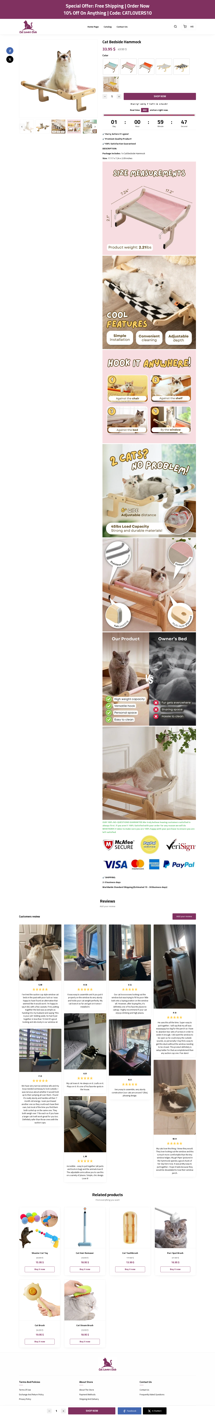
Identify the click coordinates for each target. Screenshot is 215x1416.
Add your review (184, 916)
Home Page (93, 27)
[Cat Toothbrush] (130, 1227)
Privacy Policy (25, 1399)
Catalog (108, 27)
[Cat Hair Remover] (84, 1227)
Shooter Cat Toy (40, 1253)
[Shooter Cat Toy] (39, 1227)
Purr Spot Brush (175, 1253)
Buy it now (39, 1269)
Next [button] (95, 126)
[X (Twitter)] (9, 59)
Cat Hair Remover (85, 1253)
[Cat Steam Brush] (84, 1300)
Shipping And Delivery (89, 1399)
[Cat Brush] (39, 1300)
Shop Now (160, 96)
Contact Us (122, 27)
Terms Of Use (25, 1389)
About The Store (86, 1389)
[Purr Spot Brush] (175, 1227)
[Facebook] (9, 50)
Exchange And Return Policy (31, 1394)
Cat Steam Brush (84, 1325)
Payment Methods (87, 1394)
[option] (58, 78)
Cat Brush (40, 1325)
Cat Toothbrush (130, 1253)
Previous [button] (22, 126)
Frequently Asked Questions (152, 1394)
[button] (175, 27)
